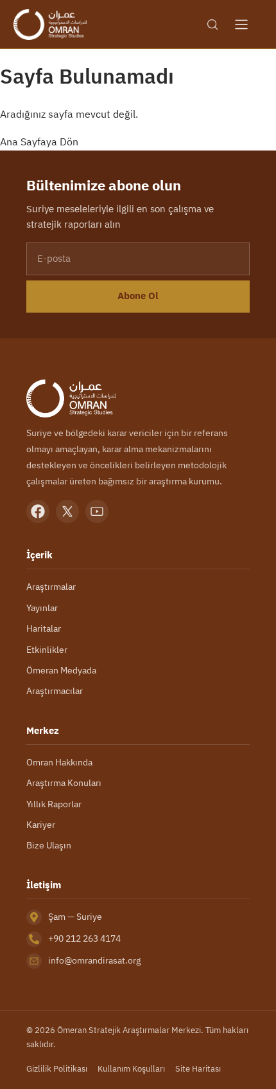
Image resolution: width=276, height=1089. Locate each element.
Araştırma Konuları (63, 783)
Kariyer (40, 824)
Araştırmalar (51, 586)
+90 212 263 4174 (84, 938)
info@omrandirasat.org (94, 960)
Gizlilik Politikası (56, 1068)
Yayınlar (42, 608)
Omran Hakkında (59, 762)
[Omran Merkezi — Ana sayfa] (50, 24)
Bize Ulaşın (48, 845)
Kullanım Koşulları (131, 1068)
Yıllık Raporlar (54, 804)
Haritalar (43, 628)
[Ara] (212, 24)
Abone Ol (138, 296)
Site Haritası (198, 1068)
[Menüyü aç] (241, 24)
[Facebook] (37, 511)
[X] (67, 511)
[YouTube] (96, 511)
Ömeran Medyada (61, 670)
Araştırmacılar (54, 691)
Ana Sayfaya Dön (39, 141)
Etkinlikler (46, 649)
